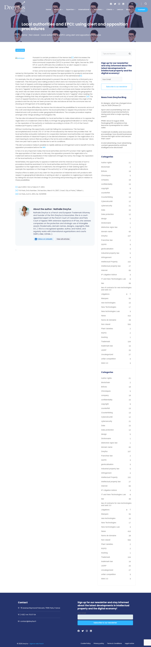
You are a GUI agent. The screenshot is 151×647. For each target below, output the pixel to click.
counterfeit (105, 193)
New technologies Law (110, 311)
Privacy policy (99, 643)
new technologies (108, 303)
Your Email (106, 79)
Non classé (34, 35)
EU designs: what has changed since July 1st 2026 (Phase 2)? (116, 104)
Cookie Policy (86, 643)
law (102, 283)
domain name (106, 231)
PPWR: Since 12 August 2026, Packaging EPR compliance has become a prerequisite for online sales (114, 124)
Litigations (105, 294)
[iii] (87, 96)
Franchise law (107, 240)
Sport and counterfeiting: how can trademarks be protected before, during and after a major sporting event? (115, 113)
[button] (145, 3)
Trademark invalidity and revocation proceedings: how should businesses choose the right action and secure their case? (116, 135)
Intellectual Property (109, 262)
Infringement (106, 257)
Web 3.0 (104, 363)
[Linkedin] (123, 4)
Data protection (107, 214)
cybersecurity (106, 206)
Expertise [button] (70, 9)
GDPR (104, 244)
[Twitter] (115, 4)
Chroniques (106, 175)
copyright (105, 188)
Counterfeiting (107, 197)
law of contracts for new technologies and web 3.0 (116, 289)
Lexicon (120, 9)
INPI (44, 147)
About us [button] (57, 9)
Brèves (104, 171)
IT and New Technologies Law (113, 279)
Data (103, 210)
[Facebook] (111, 4)
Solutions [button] (98, 9)
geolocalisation (107, 249)
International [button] (83, 9)
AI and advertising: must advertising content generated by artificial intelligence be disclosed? (116, 145)
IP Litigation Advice (109, 275)
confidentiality (106, 184)
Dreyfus (104, 236)
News (103, 316)
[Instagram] (119, 4)
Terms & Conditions (114, 643)
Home (48, 9)
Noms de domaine (108, 320)
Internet (104, 270)
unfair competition (108, 359)
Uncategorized (107, 354)
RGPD (104, 333)
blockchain (105, 167)
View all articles (63, 239)
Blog (128, 9)
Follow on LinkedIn (44, 239)
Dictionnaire (106, 223)
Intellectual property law (111, 266)
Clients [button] (109, 9)
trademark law (107, 346)
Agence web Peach (37, 644)
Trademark (105, 341)
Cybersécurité (107, 201)
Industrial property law (110, 253)
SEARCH (129, 53)
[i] (72, 57)
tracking (104, 337)
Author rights (106, 163)
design (104, 219)
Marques (104, 298)
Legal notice (129, 643)
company (105, 180)
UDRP (103, 350)
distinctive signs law (109, 227)
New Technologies (108, 307)
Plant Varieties (107, 329)
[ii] (81, 76)
